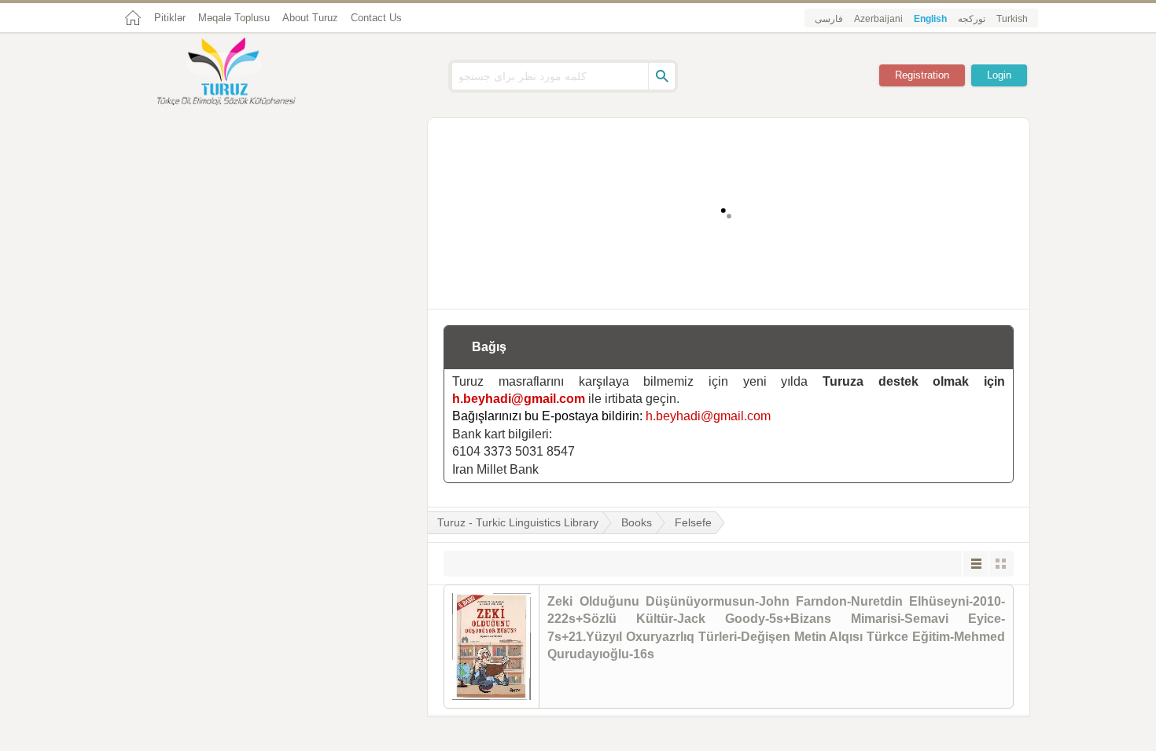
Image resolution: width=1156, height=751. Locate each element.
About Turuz (310, 18)
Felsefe (693, 522)
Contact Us (376, 18)
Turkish (1012, 18)
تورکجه (971, 18)
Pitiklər (170, 18)
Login (999, 75)
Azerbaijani (878, 18)
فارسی (829, 18)
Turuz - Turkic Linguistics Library (517, 522)
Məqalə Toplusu (234, 18)
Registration (922, 75)
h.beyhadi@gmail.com (518, 398)
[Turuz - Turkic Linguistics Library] (243, 73)
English (930, 18)
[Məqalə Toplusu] (729, 283)
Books (636, 522)
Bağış (489, 347)
